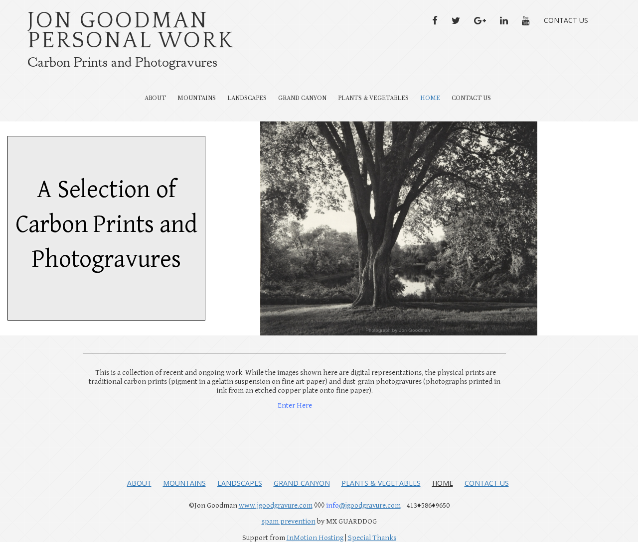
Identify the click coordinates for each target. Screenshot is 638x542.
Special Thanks (372, 538)
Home (430, 98)
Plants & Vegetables (373, 98)
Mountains (196, 98)
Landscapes (247, 98)
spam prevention (289, 521)
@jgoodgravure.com (370, 505)
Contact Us (566, 20)
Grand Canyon (302, 98)
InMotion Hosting (315, 538)
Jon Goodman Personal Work (130, 30)
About (155, 98)
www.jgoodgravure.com (276, 505)
